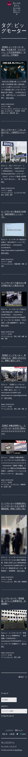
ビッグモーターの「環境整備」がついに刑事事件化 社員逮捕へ (13, 601)
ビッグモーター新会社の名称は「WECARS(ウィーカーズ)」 (13, 214)
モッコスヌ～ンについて (9, 746)
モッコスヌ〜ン (8, 742)
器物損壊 (24, 581)
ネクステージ (16, 108)
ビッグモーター (9, 110)
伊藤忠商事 (17, 264)
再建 (23, 264)
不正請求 (17, 110)
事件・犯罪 (17, 336)
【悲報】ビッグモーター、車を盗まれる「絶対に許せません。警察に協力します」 (13, 358)
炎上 (17, 113)
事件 (9, 106)
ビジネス (6, 484)
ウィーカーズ (8, 108)
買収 (10, 486)
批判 (2, 194)
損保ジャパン (5, 113)
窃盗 (6, 338)
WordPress (18, 750)
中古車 (23, 110)
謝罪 (11, 194)
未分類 (10, 190)
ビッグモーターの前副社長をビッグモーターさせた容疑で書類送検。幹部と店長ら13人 (13, 506)
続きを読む (10, 98)
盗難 (23, 336)
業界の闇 (12, 113)
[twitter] (17, 734)
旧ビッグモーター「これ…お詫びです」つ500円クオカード (13, 132)
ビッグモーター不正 (19, 192)
